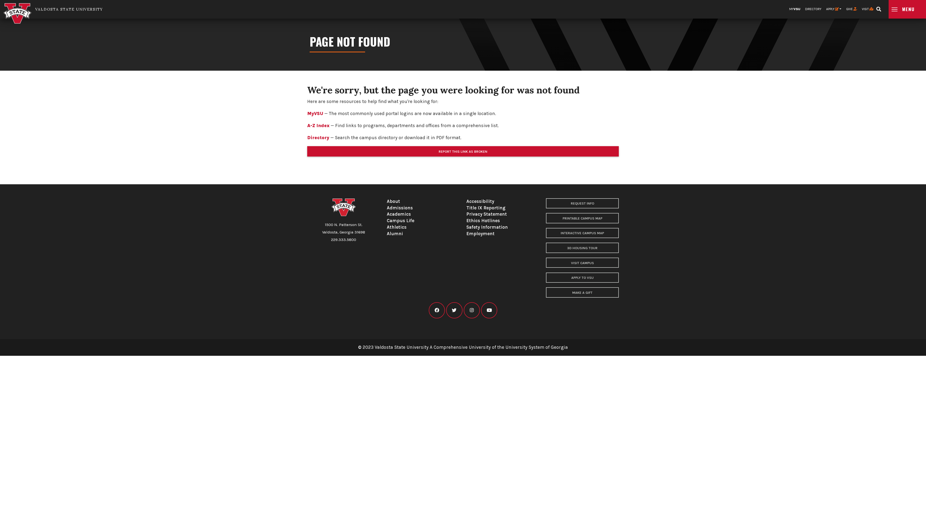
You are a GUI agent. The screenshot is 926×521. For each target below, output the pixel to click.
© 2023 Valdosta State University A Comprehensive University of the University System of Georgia (463, 347)
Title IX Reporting (485, 208)
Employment (480, 233)
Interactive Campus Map (582, 233)
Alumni (395, 233)
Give (849, 9)
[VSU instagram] (472, 310)
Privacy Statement (486, 214)
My (794, 9)
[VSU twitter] (454, 310)
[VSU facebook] (437, 310)
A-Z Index (318, 125)
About (393, 201)
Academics (399, 214)
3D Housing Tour (582, 248)
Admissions (400, 208)
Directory (813, 9)
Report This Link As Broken (463, 152)
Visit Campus (582, 263)
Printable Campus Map (582, 218)
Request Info (582, 203)
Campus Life (400, 220)
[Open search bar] (878, 7)
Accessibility (480, 201)
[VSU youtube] (489, 310)
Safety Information (487, 227)
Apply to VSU (582, 278)
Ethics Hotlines (483, 220)
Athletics (397, 227)
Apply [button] (830, 9)
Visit (866, 9)
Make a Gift (582, 293)
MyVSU (315, 113)
